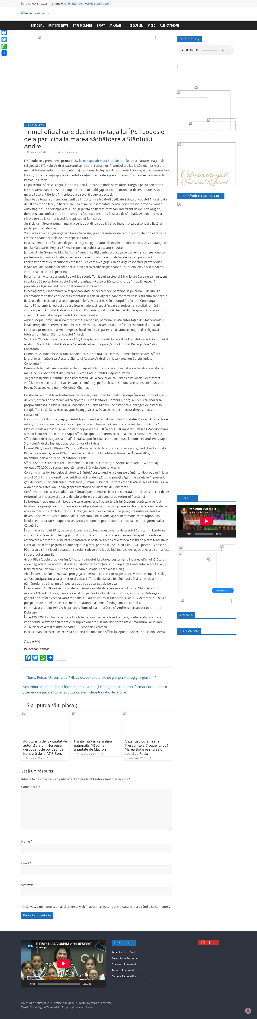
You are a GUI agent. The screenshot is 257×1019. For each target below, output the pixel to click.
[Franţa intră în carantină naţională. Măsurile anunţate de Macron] (96, 714)
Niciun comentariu (67, 152)
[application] (206, 521)
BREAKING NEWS (58, 25)
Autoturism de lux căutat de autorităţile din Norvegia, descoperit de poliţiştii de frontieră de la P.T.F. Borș (45, 747)
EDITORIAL (37, 25)
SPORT (101, 25)
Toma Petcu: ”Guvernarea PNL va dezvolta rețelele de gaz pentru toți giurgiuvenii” (89, 677)
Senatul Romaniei (123, 970)
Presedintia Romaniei (125, 958)
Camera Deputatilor (124, 976)
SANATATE (115, 25)
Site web (27, 885)
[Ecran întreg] (231, 534)
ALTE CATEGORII (169, 25)
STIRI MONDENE (82, 25)
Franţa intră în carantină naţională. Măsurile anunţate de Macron (93, 745)
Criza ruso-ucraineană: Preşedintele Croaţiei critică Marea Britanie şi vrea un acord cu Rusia (146, 747)
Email (26, 863)
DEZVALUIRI (136, 25)
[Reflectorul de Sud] (25, 25)
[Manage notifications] (248, 1011)
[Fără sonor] (225, 534)
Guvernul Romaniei (124, 964)
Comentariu (31, 787)
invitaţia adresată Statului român (105, 161)
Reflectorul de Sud (123, 952)
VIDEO (151, 25)
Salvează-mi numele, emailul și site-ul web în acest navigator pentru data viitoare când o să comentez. (98, 907)
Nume (26, 841)
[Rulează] (182, 534)
